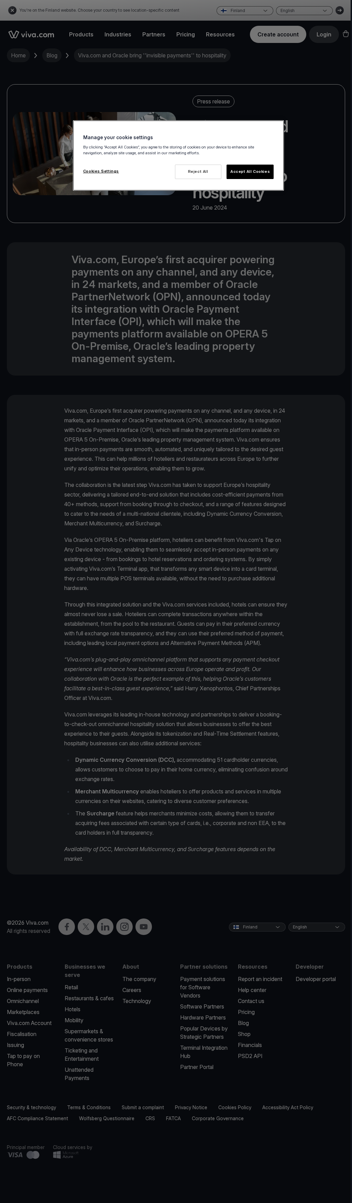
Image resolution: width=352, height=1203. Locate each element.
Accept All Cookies (250, 171)
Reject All (198, 171)
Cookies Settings (101, 171)
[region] (178, 155)
